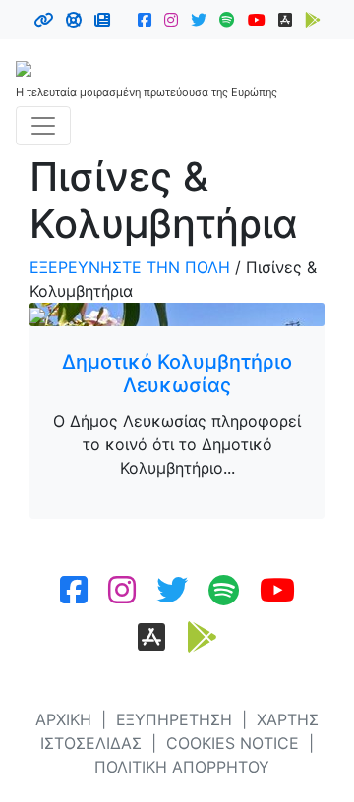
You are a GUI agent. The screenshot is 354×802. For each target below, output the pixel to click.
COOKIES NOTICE (232, 743)
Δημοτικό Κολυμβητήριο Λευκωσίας (177, 373)
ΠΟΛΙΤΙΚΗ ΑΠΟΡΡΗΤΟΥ (181, 766)
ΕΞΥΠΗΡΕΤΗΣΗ (174, 719)
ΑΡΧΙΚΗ (63, 719)
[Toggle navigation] (43, 125)
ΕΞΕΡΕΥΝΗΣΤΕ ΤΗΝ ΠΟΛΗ (130, 267)
